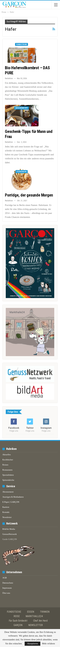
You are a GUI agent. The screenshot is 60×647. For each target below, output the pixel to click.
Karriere (5, 507)
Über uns (6, 593)
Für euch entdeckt (18, 620)
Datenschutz (7, 583)
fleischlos (22, 172)
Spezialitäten (8, 475)
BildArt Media (8, 529)
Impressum (7, 588)
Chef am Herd (40, 620)
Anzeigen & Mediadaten (13, 497)
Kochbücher (7, 459)
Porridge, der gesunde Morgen (29, 195)
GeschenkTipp (21, 108)
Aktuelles (6, 454)
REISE (17, 616)
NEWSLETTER (35, 625)
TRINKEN (44, 611)
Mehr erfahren (48, 644)
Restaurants (7, 470)
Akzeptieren (32, 643)
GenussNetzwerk (9, 534)
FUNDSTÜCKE (14, 611)
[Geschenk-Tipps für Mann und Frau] (22, 115)
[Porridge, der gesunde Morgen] (22, 179)
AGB (4, 578)
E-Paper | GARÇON (10, 502)
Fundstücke (21, 44)
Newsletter (7, 517)
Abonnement (8, 492)
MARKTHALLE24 (34, 616)
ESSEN (30, 611)
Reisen (5, 465)
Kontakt (5, 512)
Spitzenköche (8, 480)
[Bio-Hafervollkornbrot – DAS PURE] (22, 52)
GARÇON (18, 625)
